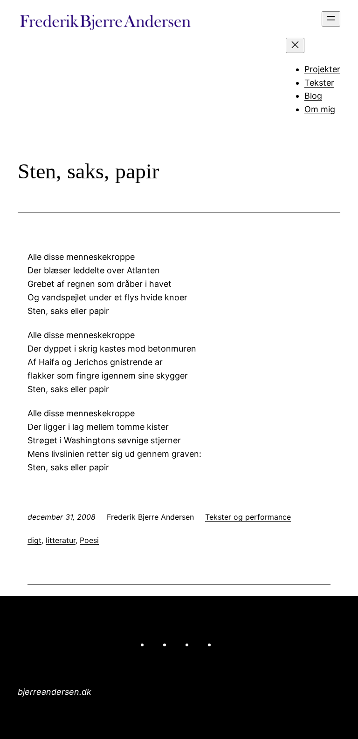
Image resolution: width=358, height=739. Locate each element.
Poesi (89, 540)
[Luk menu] (295, 45)
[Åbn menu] (331, 19)
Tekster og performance (248, 517)
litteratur (61, 540)
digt (34, 540)
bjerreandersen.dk (54, 692)
